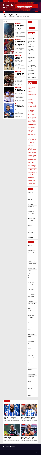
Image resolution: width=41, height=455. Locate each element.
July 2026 (30, 194)
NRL (28, 367)
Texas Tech (30, 388)
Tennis (29, 383)
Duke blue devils (31, 306)
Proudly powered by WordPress (8, 451)
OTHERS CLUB (30, 372)
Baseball (29, 270)
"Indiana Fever (31, 248)
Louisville (29, 336)
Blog (16, 103)
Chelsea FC (30, 280)
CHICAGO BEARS (31, 282)
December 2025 (31, 211)
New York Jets (31, 355)
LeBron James (28, 7)
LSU (28, 339)
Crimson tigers (31, 289)
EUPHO (29, 108)
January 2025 (30, 237)
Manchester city (31, 341)
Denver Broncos (31, 296)
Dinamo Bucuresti (31, 303)
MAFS (31, 6)
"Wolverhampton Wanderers (31, 253)
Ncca (17, 6)
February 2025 (31, 234)
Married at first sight (22, 6)
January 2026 (30, 209)
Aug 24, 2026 (7, 420)
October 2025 (30, 216)
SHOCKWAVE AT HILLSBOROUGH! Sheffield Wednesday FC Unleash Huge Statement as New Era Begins (11, 418)
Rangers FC (30, 379)
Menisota (30, 343)
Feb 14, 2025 (18, 77)
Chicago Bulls (30, 284)
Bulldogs (29, 275)
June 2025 (30, 225)
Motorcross (30, 348)
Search (30, 22)
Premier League (31, 376)
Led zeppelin (18, 7)
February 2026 (31, 206)
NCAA (29, 353)
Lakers (29, 329)
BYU (28, 277)
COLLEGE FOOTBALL (18, 55)
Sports (29, 381)
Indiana (29, 322)
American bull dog (31, 261)
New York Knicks (31, 357)
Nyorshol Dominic (31, 87)
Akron (29, 256)
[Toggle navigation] (31, 11)
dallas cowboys (31, 291)
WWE (29, 393)
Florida (29, 313)
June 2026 (30, 197)
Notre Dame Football (32, 364)
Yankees (29, 395)
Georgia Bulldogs (31, 317)
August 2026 (30, 192)
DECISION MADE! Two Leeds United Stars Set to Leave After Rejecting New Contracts (32, 58)
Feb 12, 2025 (18, 93)
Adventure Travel (31, 174)
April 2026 (30, 201)
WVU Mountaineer (31, 390)
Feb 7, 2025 (18, 109)
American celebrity (32, 263)
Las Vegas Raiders (31, 331)
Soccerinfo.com (9, 447)
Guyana (29, 320)
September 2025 (31, 218)
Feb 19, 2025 (18, 61)
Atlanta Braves (31, 266)
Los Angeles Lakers (31, 334)
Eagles (29, 308)
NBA (29, 350)
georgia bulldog (31, 315)
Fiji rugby (29, 310)
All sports (30, 258)
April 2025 (30, 230)
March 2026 (30, 204)
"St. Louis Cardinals (31, 250)
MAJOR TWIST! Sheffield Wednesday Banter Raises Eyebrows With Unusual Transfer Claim (28, 418)
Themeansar (6, 452)
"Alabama (30, 245)
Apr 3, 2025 (18, 45)
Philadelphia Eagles (31, 374)
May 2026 (30, 199)
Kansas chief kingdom (32, 324)
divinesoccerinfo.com (15, 420)
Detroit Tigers (30, 301)
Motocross (28, 6)
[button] (34, 12)
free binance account (32, 98)
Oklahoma (30, 369)
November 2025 (31, 213)
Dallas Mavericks (31, 294)
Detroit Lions (30, 299)
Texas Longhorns (31, 386)
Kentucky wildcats (18, 23)
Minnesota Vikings (31, 346)
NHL (28, 362)
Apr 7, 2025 (18, 29)
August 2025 (30, 220)
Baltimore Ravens (31, 268)
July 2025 (30, 223)
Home (5, 16)
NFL (28, 360)
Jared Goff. (23, 7)
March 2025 (30, 232)
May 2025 (30, 227)
